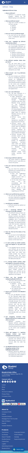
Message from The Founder (10, 418)
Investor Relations (7, 425)
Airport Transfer (6, 437)
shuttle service (6, 439)
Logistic (4, 443)
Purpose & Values (7, 416)
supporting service (19, 439)
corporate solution (19, 432)
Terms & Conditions (7, 391)
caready (16, 437)
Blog (3, 389)
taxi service (5, 432)
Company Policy (6, 396)
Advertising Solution (7, 446)
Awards (4, 423)
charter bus (5, 441)
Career (4, 385)
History (4, 414)
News (3, 387)
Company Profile (6, 412)
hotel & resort (18, 434)
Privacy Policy (5, 394)
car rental (5, 434)
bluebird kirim (6, 448)
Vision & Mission (6, 421)
